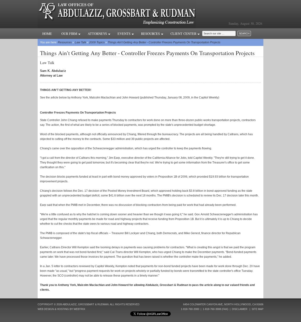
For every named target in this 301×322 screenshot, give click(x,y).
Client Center (183, 33)
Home (47, 33)
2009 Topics (97, 42)
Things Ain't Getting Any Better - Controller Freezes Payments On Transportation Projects (164, 42)
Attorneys (98, 33)
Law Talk (80, 42)
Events (124, 33)
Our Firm (69, 33)
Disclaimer (239, 309)
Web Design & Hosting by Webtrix (61, 309)
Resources (151, 33)
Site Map (257, 309)
